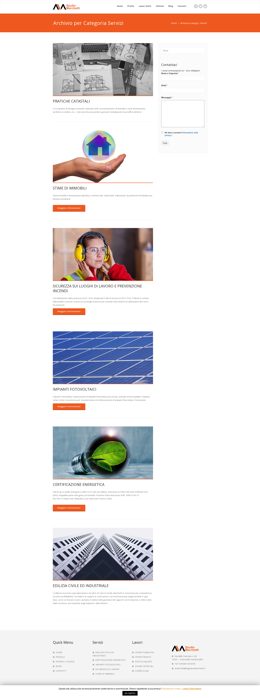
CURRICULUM (141, 670)
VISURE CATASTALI (144, 666)
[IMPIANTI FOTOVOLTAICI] (103, 357)
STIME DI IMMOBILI (70, 188)
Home (120, 6)
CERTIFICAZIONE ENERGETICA (78, 484)
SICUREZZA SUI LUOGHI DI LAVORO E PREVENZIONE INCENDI (97, 288)
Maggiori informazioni (69, 208)
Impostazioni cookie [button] (171, 688)
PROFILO (60, 657)
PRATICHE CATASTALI (71, 101)
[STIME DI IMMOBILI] (103, 156)
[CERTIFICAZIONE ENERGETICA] (103, 452)
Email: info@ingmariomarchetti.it (190, 668)
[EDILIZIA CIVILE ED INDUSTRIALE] (103, 554)
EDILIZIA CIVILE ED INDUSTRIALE (81, 585)
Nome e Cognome (170, 73)
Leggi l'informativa (191, 688)
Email (164, 85)
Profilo (130, 6)
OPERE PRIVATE (143, 657)
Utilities (160, 6)
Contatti (182, 6)
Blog (170, 6)
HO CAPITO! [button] (130, 693)
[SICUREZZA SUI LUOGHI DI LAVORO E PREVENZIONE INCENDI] (103, 254)
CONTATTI (61, 670)
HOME (59, 652)
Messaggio (167, 97)
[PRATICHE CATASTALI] (103, 69)
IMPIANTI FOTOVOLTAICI (74, 389)
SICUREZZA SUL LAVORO (107, 669)
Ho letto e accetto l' (181, 134)
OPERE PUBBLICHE (144, 652)
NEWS (59, 666)
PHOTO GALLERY (143, 661)
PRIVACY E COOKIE (65, 661)
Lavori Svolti (145, 6)
